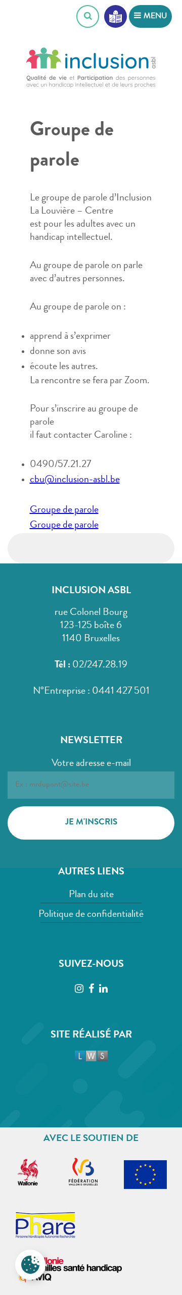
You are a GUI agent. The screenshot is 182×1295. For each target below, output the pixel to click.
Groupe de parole (64, 510)
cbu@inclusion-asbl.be (75, 480)
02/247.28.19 (99, 665)
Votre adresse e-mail (91, 764)
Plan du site (91, 895)
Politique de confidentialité (91, 915)
